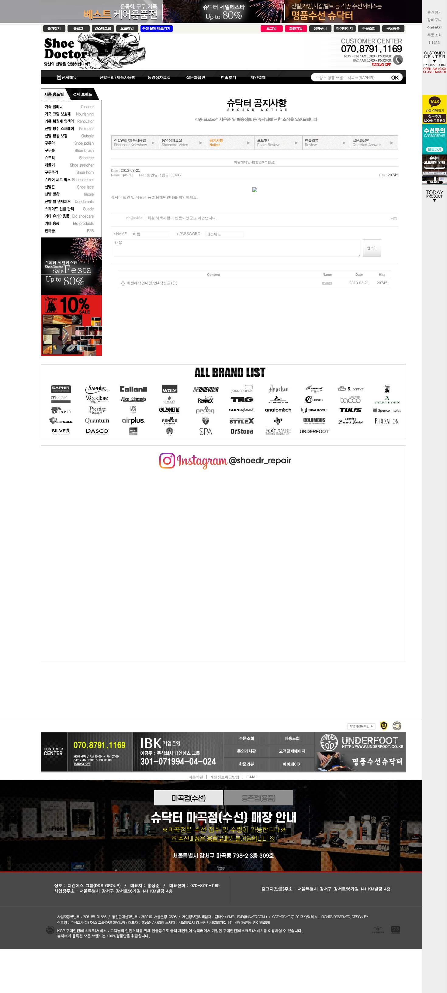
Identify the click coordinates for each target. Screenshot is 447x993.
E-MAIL (252, 777)
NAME (121, 234)
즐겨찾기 (434, 12)
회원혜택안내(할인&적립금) (149, 283)
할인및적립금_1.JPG (164, 175)
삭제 (394, 218)
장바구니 (434, 20)
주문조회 (434, 35)
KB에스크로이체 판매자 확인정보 (396, 725)
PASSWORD (189, 234)
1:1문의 (434, 42)
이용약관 (196, 777)
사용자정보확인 (360, 725)
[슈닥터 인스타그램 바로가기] (223, 455)
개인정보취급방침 (224, 777)
